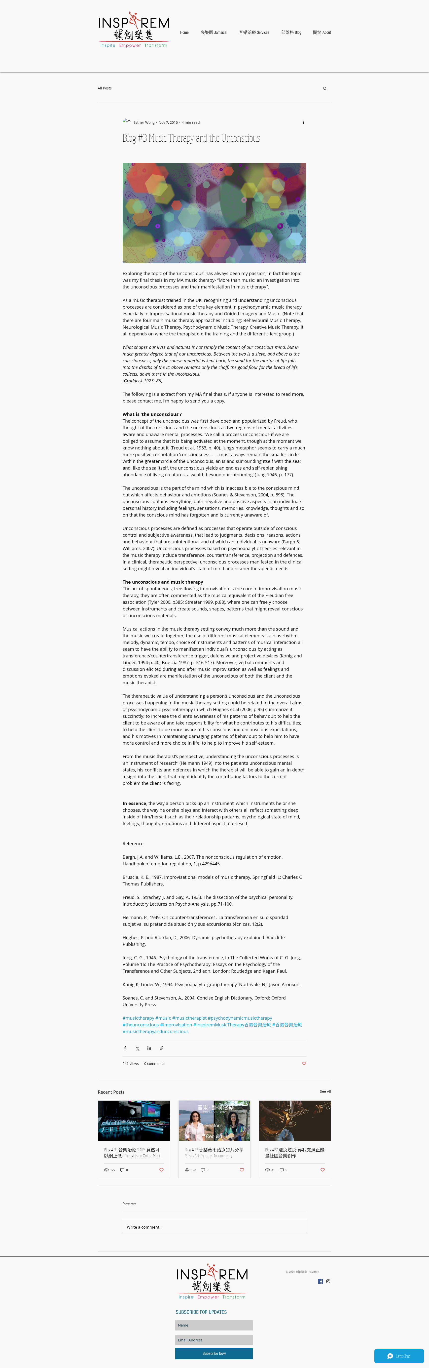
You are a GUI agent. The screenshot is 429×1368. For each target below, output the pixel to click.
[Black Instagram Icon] (328, 1281)
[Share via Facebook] (125, 1048)
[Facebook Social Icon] (320, 1281)
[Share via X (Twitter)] (137, 1048)
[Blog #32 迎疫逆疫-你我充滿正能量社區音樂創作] (295, 1121)
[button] (324, 88)
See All (325, 1091)
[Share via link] (161, 1048)
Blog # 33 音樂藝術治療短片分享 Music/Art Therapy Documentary (214, 1152)
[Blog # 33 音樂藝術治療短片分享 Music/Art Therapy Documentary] (214, 1121)
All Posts (105, 88)
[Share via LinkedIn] (149, 1048)
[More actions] (303, 122)
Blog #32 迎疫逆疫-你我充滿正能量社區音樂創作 (294, 1152)
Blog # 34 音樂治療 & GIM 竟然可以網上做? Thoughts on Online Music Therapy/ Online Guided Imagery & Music (133, 1153)
